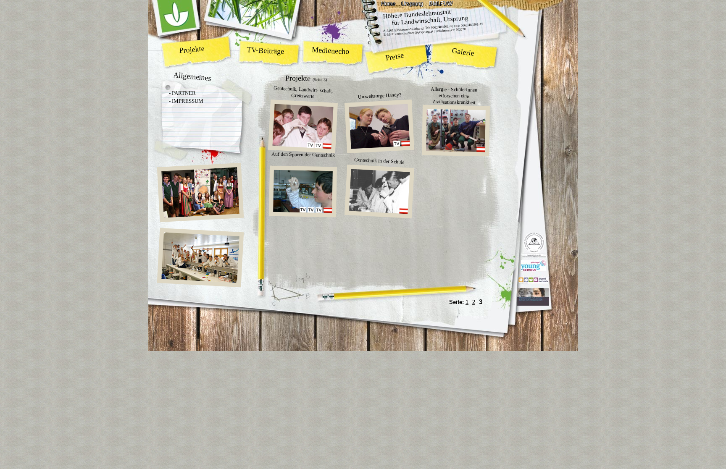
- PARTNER (182, 93)
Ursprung (412, 3)
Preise (395, 56)
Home (388, 3)
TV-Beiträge (265, 50)
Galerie (463, 52)
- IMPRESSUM (186, 101)
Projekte (192, 49)
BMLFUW (440, 3)
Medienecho (331, 50)
